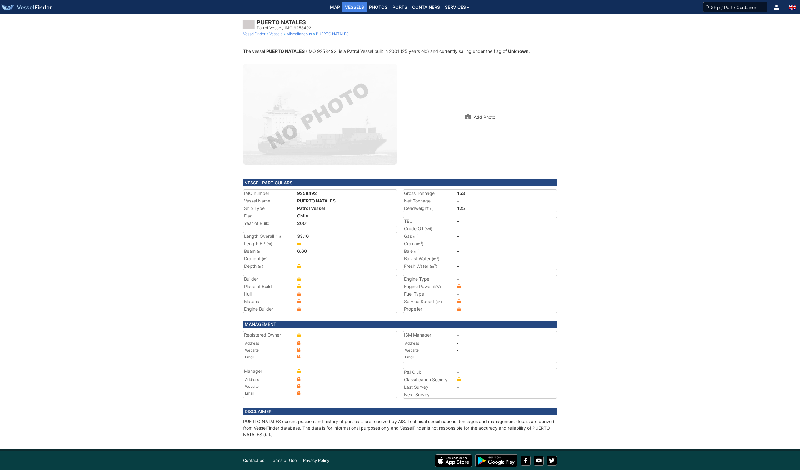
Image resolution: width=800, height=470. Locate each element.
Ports (399, 7)
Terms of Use (284, 460)
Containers (426, 7)
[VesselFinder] (26, 7)
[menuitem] (255, 34)
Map (335, 7)
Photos (378, 7)
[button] (776, 7)
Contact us (253, 460)
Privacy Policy (316, 460)
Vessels (354, 7)
